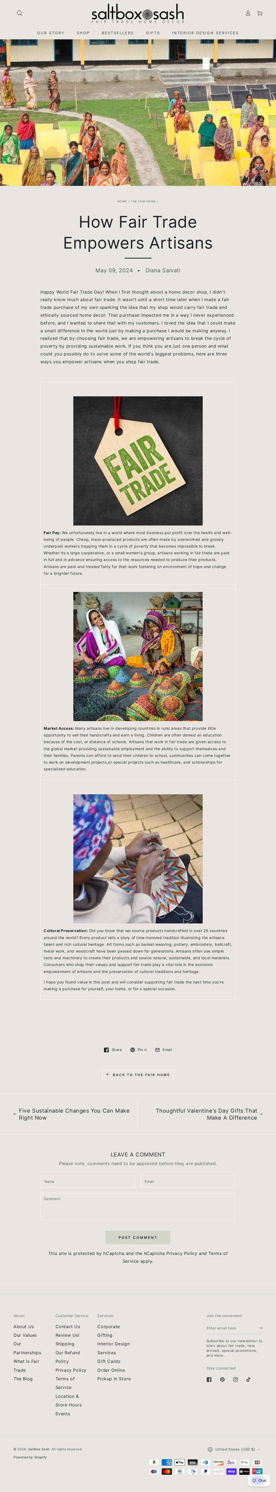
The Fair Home (143, 201)
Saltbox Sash (39, 1449)
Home (122, 201)
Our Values (25, 1335)
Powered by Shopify (30, 1457)
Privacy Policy (181, 1253)
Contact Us (68, 1326)
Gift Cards (108, 1361)
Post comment (138, 1237)
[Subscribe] (261, 1328)
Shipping (65, 1343)
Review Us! (68, 1335)
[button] (19, 13)
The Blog (23, 1378)
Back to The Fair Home (141, 1075)
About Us (23, 1326)
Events (63, 1413)
